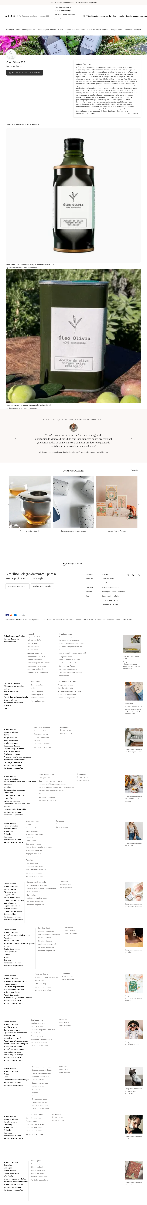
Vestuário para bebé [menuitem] (12, 1052)
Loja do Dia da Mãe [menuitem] (34, 637)
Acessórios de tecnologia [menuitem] (35, 850)
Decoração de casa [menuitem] (12, 683)
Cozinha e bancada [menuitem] (65, 688)
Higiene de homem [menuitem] (12, 906)
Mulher (60, 29)
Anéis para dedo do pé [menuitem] (47, 944)
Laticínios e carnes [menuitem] (12, 801)
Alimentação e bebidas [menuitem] (14, 686)
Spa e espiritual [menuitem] (10, 914)
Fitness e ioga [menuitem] (10, 892)
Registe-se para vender (101, 16)
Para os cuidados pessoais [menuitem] (37, 672)
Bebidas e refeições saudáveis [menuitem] (70, 647)
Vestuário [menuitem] (8, 837)
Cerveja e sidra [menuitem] (45, 778)
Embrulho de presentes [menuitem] (14, 987)
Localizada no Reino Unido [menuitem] (69, 663)
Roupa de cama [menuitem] (37, 691)
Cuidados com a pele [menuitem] (13, 911)
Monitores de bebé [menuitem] (38, 1023)
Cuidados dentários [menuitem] (38, 1033)
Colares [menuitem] (7, 954)
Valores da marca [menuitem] (11, 639)
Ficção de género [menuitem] (38, 1164)
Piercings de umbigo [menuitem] (46, 931)
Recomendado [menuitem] (10, 641)
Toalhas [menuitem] (37, 740)
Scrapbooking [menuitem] (40, 984)
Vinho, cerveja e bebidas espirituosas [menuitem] (20, 782)
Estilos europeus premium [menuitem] (69, 640)
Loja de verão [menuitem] (32, 643)
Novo (18, 29)
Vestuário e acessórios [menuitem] (40, 1076)
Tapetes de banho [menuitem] (41, 734)
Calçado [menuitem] (7, 834)
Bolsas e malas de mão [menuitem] (35, 828)
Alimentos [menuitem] (36, 1089)
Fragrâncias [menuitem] (9, 895)
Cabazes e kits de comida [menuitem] (15, 809)
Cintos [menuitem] (28, 825)
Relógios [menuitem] (29, 860)
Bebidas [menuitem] (7, 787)
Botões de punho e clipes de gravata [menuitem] (19, 943)
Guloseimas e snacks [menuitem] (40, 1102)
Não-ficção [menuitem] (8, 1176)
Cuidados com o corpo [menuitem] (35, 1118)
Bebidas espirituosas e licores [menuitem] (50, 781)
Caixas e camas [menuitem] (38, 1086)
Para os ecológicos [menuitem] (34, 659)
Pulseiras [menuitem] (7, 938)
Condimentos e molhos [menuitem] (14, 795)
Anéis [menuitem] (6, 957)
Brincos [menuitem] (7, 946)
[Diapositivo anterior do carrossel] (16, 438)
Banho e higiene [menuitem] (37, 1026)
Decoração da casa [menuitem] (38, 701)
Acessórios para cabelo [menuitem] (35, 834)
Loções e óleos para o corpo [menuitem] (38, 885)
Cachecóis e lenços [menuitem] (33, 844)
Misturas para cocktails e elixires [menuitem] (51, 791)
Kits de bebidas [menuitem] (45, 794)
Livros (77, 33)
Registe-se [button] (93, 2)
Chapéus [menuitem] (29, 837)
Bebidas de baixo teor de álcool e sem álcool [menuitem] (56, 787)
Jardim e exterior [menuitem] (37, 698)
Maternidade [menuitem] (9, 1035)
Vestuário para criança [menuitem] (13, 1055)
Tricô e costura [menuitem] (40, 980)
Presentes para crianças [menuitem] (36, 666)
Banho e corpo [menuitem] (10, 889)
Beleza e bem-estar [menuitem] (12, 691)
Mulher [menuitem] (7, 689)
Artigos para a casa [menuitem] (65, 685)
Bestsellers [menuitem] (8, 1165)
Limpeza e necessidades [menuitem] (41, 1073)
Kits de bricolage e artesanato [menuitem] (46, 977)
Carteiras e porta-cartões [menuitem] (35, 857)
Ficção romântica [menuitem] (38, 1170)
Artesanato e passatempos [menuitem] (15, 981)
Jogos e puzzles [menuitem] (10, 984)
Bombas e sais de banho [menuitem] (36, 882)
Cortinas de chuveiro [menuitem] (42, 737)
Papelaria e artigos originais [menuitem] (16, 697)
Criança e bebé (116, 29)
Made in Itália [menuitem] (64, 676)
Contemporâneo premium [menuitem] (68, 637)
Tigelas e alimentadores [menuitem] (41, 1067)
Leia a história (132, 113)
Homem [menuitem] (7, 705)
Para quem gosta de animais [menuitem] (38, 663)
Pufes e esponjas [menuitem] (33, 892)
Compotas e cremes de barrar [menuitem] (17, 804)
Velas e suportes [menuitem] (37, 694)
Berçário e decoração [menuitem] (13, 1038)
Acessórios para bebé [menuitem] (13, 1046)
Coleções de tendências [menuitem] (14, 636)
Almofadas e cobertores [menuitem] (67, 694)
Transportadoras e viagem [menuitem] (42, 1070)
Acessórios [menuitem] (8, 831)
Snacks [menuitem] (7, 806)
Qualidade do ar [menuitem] (37, 1020)
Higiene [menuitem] (35, 1093)
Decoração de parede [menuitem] (66, 698)
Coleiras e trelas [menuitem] (38, 1080)
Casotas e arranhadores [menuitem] (41, 1083)
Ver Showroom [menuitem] (10, 828)
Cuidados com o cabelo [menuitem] (14, 900)
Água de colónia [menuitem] (32, 1121)
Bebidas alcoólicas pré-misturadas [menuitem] (52, 784)
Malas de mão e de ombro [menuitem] (36, 870)
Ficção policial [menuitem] (37, 1167)
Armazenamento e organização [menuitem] (70, 691)
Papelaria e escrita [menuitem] (12, 995)
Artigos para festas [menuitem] (12, 992)
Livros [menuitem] (6, 708)
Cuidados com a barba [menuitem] (35, 1115)
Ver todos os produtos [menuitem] (13, 768)
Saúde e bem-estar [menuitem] (12, 897)
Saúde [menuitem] (34, 1096)
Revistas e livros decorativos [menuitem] (16, 1181)
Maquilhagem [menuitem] (10, 903)
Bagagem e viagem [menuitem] (33, 854)
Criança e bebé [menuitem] (10, 700)
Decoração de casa (29, 29)
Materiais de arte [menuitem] (41, 974)
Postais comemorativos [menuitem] (14, 989)
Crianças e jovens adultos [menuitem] (15, 1179)
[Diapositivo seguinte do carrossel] (131, 438)
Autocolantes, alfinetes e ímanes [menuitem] (18, 998)
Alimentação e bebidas (47, 29)
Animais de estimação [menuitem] (13, 702)
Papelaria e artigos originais (97, 29)
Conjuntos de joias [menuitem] (12, 949)
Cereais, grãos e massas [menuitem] (14, 790)
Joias (83, 29)
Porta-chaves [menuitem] (31, 841)
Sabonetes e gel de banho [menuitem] (37, 898)
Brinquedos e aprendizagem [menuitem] (16, 1044)
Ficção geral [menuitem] (36, 1161)
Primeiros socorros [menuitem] (38, 1036)
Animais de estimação (132, 29)
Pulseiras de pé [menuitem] (44, 928)
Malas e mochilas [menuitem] (32, 821)
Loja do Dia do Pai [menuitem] (34, 640)
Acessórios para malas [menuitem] (34, 866)
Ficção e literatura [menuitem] (11, 1173)
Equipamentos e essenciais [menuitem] (15, 1032)
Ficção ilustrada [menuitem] (37, 1173)
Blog (89, 16)
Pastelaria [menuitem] (8, 784)
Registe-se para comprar (136, 16)
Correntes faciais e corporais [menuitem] (49, 934)
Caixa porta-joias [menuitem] (11, 952)
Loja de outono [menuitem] (33, 646)
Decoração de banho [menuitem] (42, 731)
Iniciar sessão (118, 16)
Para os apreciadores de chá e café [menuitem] (72, 653)
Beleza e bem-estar (72, 29)
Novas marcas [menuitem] (36, 682)
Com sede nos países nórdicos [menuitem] (70, 672)
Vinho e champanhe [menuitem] (46, 774)
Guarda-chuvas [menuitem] (32, 863)
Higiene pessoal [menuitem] (10, 908)
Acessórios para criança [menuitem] (14, 1049)
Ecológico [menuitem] (8, 1168)
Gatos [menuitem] (6, 1074)
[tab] (13, 124)
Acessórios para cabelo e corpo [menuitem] (17, 935)
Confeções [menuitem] (8, 798)
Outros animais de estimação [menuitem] (16, 1079)
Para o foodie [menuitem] (64, 650)
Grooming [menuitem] (8, 1124)
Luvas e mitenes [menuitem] (32, 831)
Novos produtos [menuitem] (37, 685)
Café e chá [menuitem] (8, 793)
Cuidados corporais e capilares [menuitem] (43, 1030)
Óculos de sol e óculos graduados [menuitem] (39, 847)
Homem (70, 33)
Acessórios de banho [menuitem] (42, 728)
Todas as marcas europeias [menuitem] (69, 660)
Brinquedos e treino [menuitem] (39, 1099)
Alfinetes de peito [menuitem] (11, 941)
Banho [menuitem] (33, 688)
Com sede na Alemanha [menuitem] (68, 669)
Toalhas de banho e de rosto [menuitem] (42, 1039)
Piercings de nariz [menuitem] (45, 941)
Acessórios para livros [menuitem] (13, 1184)
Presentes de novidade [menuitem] (36, 656)
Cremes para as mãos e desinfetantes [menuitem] (42, 888)
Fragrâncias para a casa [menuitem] (67, 682)
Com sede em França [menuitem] (67, 666)
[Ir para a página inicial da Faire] (9, 16)
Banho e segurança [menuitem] (12, 1030)
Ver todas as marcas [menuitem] (12, 765)
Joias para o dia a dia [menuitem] (35, 669)
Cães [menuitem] (6, 1077)
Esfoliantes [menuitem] (31, 895)
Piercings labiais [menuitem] (44, 938)
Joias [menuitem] (6, 694)
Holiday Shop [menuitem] (32, 650)
